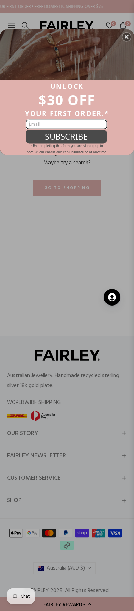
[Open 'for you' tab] (112, 297)
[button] (126, 37)
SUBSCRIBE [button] (66, 136)
